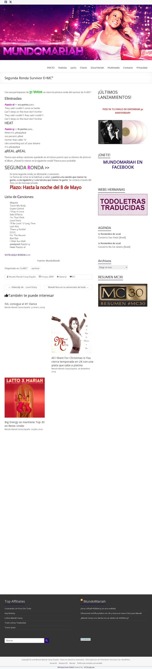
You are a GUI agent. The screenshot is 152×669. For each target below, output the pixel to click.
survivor (35, 268)
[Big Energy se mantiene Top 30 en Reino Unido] (25, 379)
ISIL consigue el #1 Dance (21, 304)
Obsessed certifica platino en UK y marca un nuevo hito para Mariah (111, 613)
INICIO (51, 67)
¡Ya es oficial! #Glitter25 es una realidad (98, 608)
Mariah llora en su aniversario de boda (68, 287)
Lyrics (73, 67)
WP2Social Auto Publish (65, 667)
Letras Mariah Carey (14, 618)
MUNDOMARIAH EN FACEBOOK (122, 164)
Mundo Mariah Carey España (22, 276)
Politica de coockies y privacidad (89, 663)
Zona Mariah (97, 67)
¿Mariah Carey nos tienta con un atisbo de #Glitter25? (105, 618)
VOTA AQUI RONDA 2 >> (17, 254)
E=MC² (23, 268)
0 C (73, 276)
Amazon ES (63, 663)
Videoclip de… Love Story (22, 287)
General (62, 276)
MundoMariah (95, 601)
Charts (83, 67)
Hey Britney (10, 613)
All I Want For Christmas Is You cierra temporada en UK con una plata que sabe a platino (72, 361)
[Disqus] (49, 475)
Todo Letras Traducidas (15, 623)
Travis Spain (10, 627)
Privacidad (142, 67)
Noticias (62, 67)
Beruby (72, 663)
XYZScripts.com (89, 667)
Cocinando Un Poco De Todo (18, 608)
